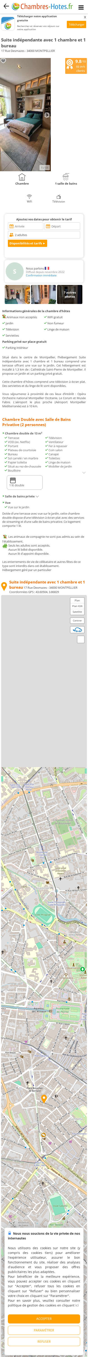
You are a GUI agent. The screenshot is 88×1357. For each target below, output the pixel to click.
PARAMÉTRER (44, 1330)
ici (77, 1305)
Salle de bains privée (20, 496)
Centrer (77, 620)
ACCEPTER (44, 1318)
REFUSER (44, 1341)
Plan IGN (77, 606)
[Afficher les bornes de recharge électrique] (77, 629)
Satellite (77, 611)
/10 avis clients (80, 65)
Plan (77, 600)
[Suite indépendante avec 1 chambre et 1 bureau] (25, 170)
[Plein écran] (80, 639)
